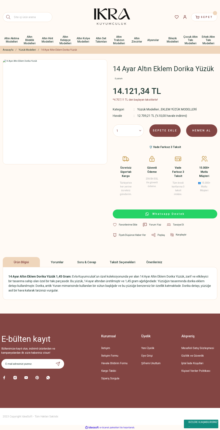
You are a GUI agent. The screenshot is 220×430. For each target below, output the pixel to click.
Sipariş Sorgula (110, 378)
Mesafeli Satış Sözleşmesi (197, 348)
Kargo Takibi (108, 370)
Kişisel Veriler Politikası (195, 370)
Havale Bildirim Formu (114, 363)
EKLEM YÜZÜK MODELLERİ (179, 109)
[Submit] (58, 364)
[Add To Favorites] (125, 225)
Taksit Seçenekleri (122, 262)
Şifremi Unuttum (151, 363)
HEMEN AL (201, 130)
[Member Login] (185, 17)
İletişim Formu (109, 355)
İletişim (105, 348)
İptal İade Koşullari (192, 363)
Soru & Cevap (86, 262)
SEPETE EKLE (165, 130)
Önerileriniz (154, 262)
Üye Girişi (147, 355)
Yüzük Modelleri (148, 109)
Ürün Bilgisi (21, 262)
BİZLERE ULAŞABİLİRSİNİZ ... (203, 424)
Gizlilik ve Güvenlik (192, 355)
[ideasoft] (92, 427)
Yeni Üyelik (147, 348)
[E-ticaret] (110, 427)
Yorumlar (57, 262)
